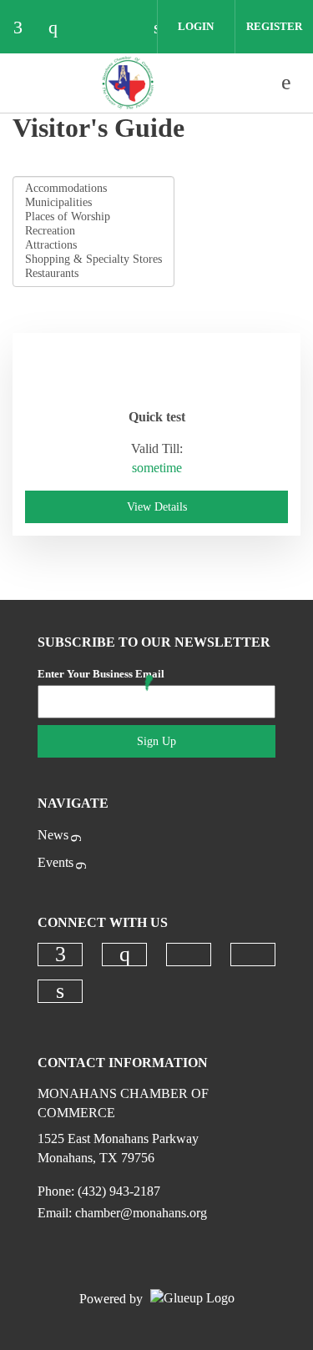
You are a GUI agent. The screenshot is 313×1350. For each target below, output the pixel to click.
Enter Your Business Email (101, 673)
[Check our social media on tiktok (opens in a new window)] (96, 29)
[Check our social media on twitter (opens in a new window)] (131, 29)
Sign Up (156, 741)
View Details (157, 507)
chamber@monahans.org (141, 1213)
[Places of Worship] (93, 217)
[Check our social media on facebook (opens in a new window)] (25, 29)
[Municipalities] (93, 203)
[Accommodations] (93, 189)
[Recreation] (93, 231)
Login (196, 26)
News (53, 835)
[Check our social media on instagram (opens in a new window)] (60, 29)
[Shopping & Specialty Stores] (93, 260)
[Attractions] (93, 246)
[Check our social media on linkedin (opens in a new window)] (60, 991)
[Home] (128, 82)
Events (55, 862)
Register (274, 26)
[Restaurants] (93, 274)
